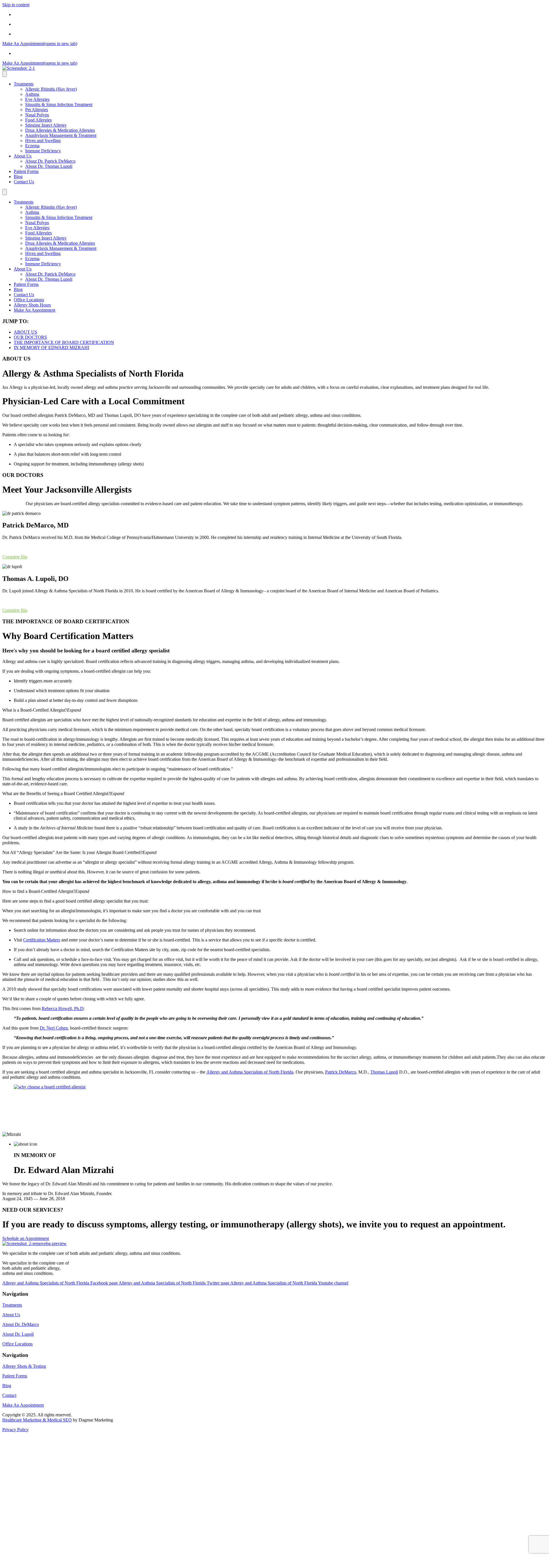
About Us (22, 156)
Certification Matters (41, 939)
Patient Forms (26, 171)
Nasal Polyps (37, 114)
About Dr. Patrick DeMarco (50, 161)
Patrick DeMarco (340, 1072)
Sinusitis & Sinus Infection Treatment (58, 104)
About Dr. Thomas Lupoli (48, 166)
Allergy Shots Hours (32, 24)
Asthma (32, 94)
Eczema (32, 145)
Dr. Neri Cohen (54, 1028)
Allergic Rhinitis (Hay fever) (51, 89)
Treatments (23, 83)
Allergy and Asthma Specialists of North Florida (249, 1072)
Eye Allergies (37, 99)
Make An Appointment (34, 310)
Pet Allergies (36, 109)
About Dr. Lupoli (18, 1334)
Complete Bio (14, 556)
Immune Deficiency (43, 150)
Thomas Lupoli (384, 1072)
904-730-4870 (26, 33)
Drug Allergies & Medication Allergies (60, 130)
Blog (18, 176)
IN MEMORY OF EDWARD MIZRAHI (51, 347)
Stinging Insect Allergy (46, 125)
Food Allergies (38, 120)
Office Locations (29, 14)
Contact (9, 1395)
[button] (274, 710)
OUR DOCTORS (30, 337)
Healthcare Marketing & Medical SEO (37, 1419)
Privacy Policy (15, 1429)
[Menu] (4, 74)
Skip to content (15, 4)
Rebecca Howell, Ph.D (62, 1008)
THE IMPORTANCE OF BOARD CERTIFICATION (64, 342)
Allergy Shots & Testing (24, 1366)
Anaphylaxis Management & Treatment (60, 135)
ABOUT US (25, 332)
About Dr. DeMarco (20, 1324)
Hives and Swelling (43, 140)
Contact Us (24, 181)
